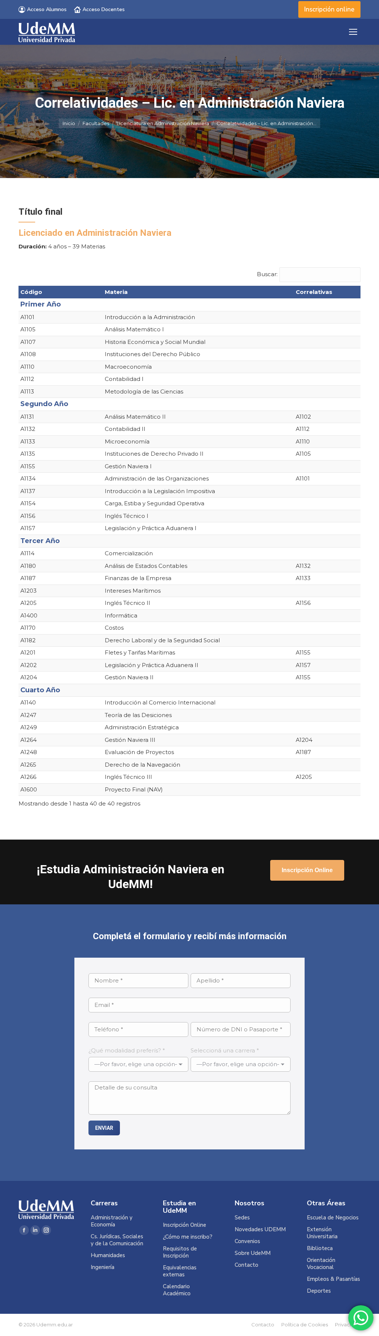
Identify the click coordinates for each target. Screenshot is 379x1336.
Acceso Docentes (104, 9)
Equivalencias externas (180, 1271)
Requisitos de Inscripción (180, 1252)
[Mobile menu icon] (353, 31)
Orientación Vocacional (321, 1264)
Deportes (319, 1291)
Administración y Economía (112, 1221)
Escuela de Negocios (333, 1217)
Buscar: (267, 274)
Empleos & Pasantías (333, 1279)
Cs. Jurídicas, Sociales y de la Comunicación (117, 1240)
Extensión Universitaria (322, 1233)
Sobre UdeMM (253, 1253)
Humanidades (108, 1255)
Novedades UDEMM (260, 1229)
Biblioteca (320, 1248)
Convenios (247, 1241)
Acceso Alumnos (47, 9)
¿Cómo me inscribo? (187, 1236)
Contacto (246, 1265)
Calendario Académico (177, 1290)
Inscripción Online (184, 1225)
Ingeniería (102, 1267)
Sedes (242, 1217)
